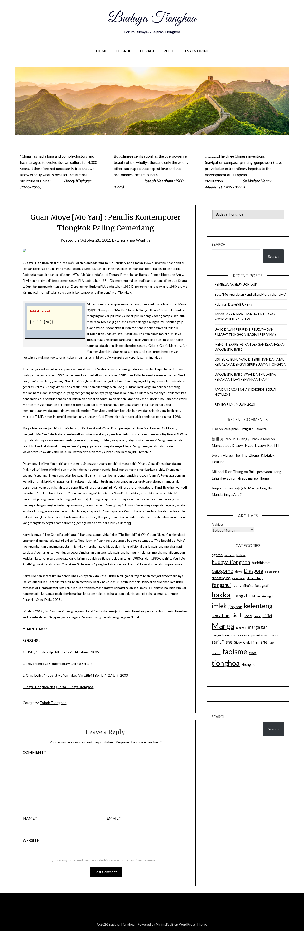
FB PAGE (147, 51)
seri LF (218, 641)
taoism (216, 653)
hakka (221, 594)
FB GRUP (124, 51)
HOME (101, 51)
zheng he (248, 665)
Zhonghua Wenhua (134, 240)
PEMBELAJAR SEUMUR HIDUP (236, 284)
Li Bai (267, 615)
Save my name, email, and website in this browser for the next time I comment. (106, 860)
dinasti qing (221, 578)
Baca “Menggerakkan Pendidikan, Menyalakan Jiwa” (250, 294)
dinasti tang (255, 578)
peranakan (243, 635)
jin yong (235, 606)
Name (30, 818)
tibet (252, 653)
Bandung (229, 555)
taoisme (234, 651)
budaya (240, 555)
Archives (217, 524)
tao (272, 642)
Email (114, 818)
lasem (257, 616)
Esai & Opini (196, 51)
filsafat (248, 586)
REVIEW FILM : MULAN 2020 (235, 404)
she (229, 641)
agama (217, 555)
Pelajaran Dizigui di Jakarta (233, 304)
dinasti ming (272, 571)
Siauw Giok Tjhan (246, 642)
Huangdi (267, 596)
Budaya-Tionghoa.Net (39, 687)
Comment (34, 752)
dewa (238, 571)
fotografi (262, 585)
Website (31, 840)
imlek (219, 606)
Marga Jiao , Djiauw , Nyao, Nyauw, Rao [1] (245, 445)
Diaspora (253, 571)
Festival (237, 585)
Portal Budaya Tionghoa (75, 687)
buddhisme (261, 562)
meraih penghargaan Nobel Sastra (79, 611)
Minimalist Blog (167, 924)
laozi (248, 616)
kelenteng (258, 606)
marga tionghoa (223, 635)
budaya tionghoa (231, 562)
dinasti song (238, 578)
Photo (170, 51)
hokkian (254, 596)
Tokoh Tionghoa (53, 702)
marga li (241, 628)
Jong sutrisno (222, 488)
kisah (236, 615)
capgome (222, 570)
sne (264, 641)
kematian (220, 615)
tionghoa (226, 663)
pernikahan (259, 635)
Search (218, 244)
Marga (223, 625)
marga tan (258, 627)
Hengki (239, 595)
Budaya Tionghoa (152, 18)
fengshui (221, 585)
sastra (274, 635)
